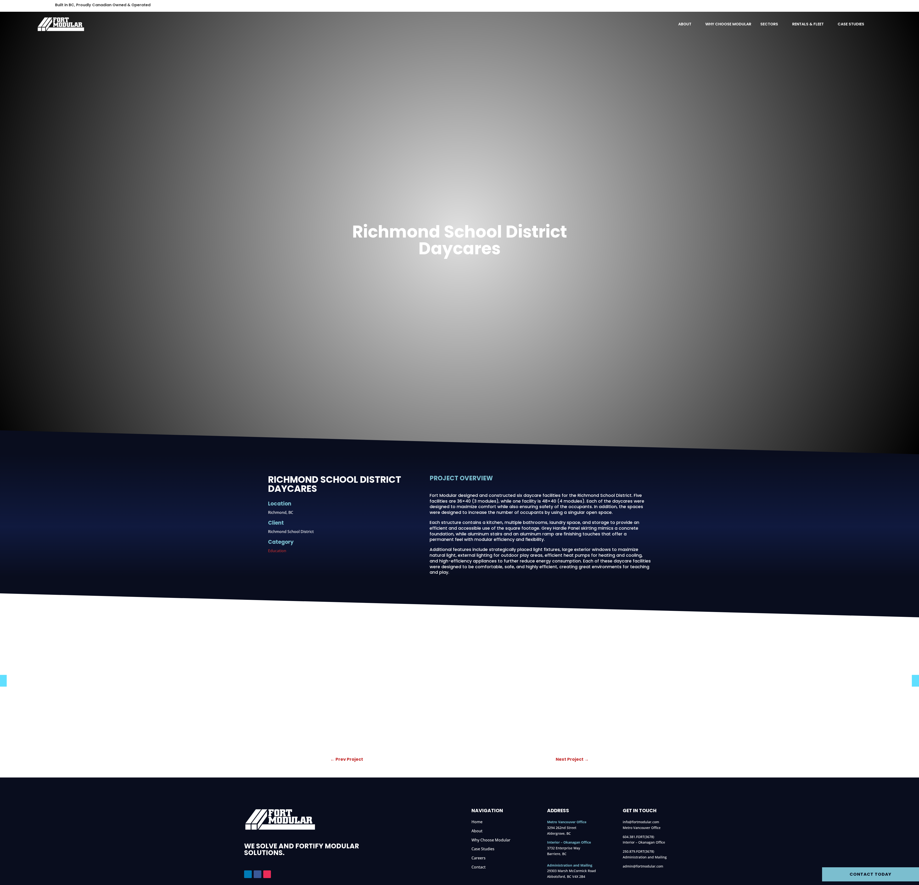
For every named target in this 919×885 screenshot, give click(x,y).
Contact (478, 867)
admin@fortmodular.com (643, 866)
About (684, 25)
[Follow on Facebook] (257, 874)
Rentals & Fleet (808, 25)
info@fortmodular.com (641, 822)
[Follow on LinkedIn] (248, 874)
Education (277, 550)
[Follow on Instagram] (267, 874)
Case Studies (851, 25)
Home (476, 821)
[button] (915, 680)
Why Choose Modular (728, 25)
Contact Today (870, 874)
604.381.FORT (633, 836)
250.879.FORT (633, 851)
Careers (478, 858)
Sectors (769, 25)
